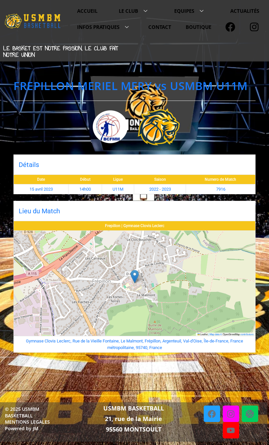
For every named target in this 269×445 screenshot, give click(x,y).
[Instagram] (231, 414)
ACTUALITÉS (244, 11)
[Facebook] (212, 414)
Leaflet (204, 334)
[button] (135, 276)
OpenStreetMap (231, 334)
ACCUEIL (87, 11)
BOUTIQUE (198, 27)
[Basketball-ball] (250, 414)
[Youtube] (231, 430)
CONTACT (159, 27)
